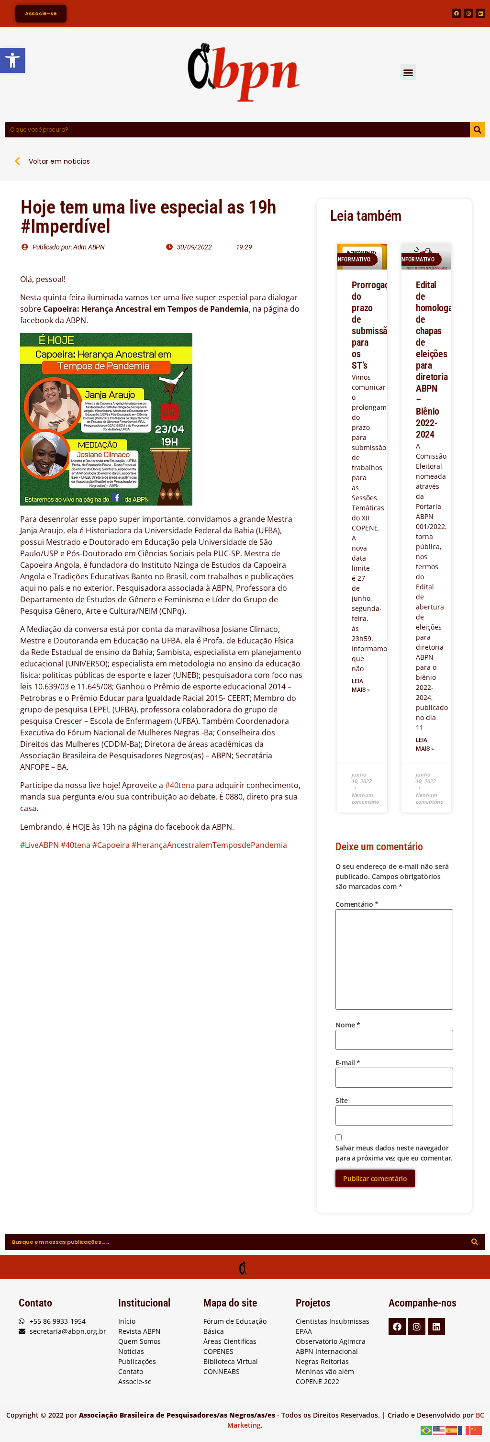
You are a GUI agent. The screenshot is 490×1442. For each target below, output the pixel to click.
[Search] (477, 129)
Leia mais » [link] (361, 685)
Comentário (356, 904)
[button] (408, 72)
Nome (347, 1024)
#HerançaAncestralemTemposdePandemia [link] (209, 845)
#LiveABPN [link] (39, 845)
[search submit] (474, 1242)
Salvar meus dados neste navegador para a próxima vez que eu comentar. (394, 1152)
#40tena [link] (180, 785)
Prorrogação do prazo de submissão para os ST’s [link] (375, 325)
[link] (12, 60)
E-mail (347, 1062)
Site (341, 1100)
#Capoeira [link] (111, 845)
